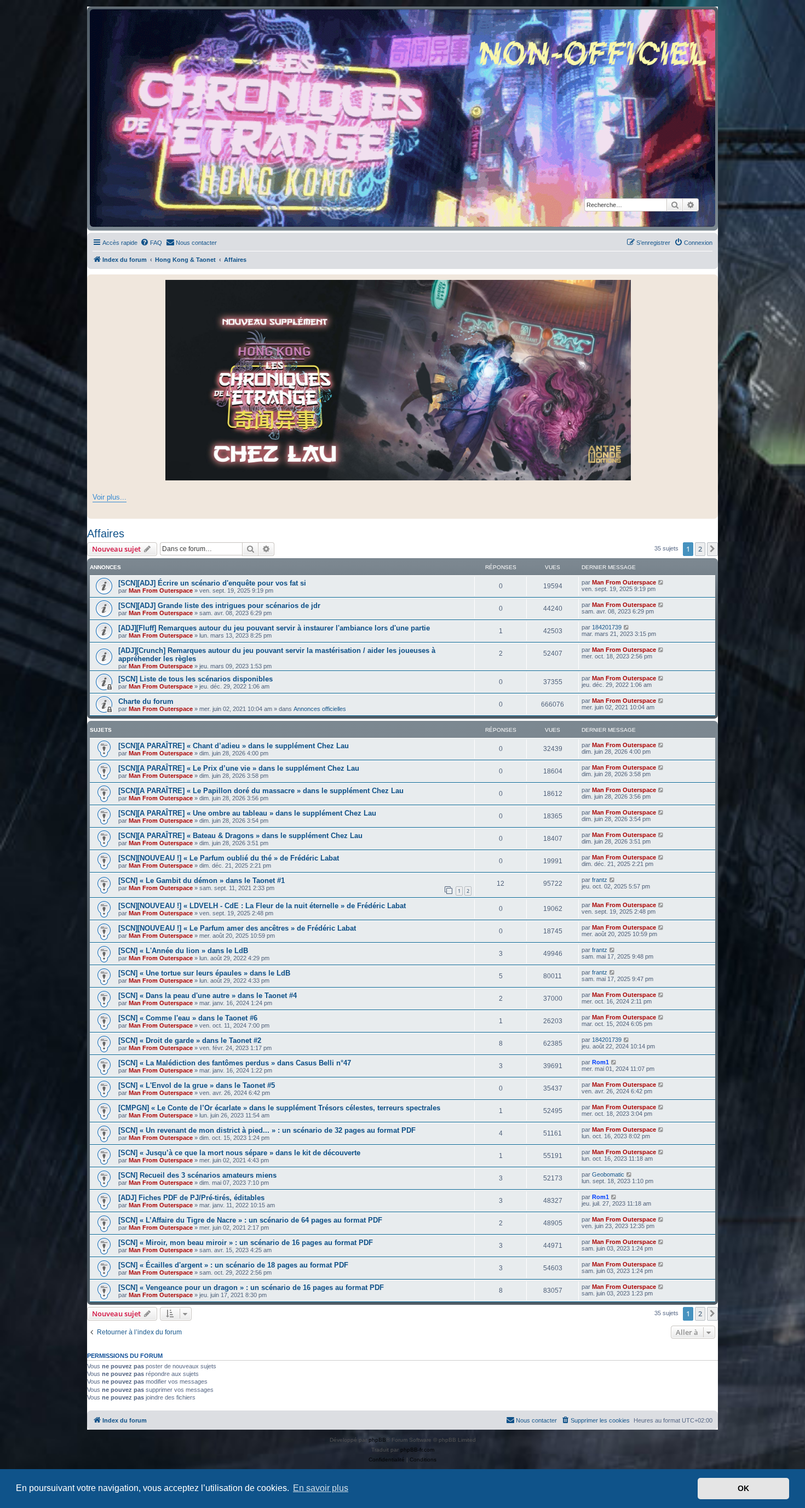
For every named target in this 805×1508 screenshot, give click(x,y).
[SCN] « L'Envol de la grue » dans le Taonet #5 (196, 1085)
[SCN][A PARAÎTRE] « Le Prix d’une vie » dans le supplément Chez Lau (238, 768)
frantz (599, 879)
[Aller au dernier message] (661, 582)
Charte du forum (146, 701)
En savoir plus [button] (320, 1488)
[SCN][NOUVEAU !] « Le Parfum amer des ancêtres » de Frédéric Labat (237, 928)
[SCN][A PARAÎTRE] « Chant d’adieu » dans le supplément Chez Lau (233, 746)
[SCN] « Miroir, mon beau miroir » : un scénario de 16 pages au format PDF (245, 1242)
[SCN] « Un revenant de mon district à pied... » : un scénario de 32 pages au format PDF (267, 1130)
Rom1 (600, 1062)
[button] (712, 548)
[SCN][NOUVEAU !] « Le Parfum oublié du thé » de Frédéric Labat (228, 858)
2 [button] (700, 549)
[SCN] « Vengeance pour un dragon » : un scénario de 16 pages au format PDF (251, 1287)
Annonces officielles (320, 709)
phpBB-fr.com (417, 1450)
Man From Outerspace (161, 590)
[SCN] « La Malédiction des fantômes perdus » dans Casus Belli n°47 (234, 1063)
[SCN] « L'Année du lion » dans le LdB (183, 951)
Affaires (105, 533)
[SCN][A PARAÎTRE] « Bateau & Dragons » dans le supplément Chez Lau (240, 836)
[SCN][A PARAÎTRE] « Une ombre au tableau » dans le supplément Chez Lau (247, 813)
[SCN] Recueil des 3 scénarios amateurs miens (197, 1175)
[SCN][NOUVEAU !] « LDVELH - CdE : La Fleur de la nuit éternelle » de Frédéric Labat (262, 906)
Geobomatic (608, 1174)
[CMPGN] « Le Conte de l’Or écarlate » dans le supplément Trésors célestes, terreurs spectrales (279, 1108)
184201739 (607, 627)
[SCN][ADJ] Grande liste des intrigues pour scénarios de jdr (219, 605)
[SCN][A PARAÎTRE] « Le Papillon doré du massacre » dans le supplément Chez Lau (261, 791)
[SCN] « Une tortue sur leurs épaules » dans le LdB (204, 973)
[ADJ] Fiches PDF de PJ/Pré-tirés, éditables (191, 1198)
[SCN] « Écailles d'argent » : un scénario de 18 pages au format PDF (233, 1265)
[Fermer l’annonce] (709, 283)
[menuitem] (151, 242)
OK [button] (743, 1488)
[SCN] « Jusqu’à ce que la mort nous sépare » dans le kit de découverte (239, 1153)
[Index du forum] (402, 118)
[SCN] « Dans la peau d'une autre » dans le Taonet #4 (207, 995)
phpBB (377, 1440)
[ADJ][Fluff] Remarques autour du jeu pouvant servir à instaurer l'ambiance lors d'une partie (274, 628)
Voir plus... (110, 497)
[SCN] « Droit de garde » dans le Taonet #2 (189, 1040)
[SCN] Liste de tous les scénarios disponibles (195, 679)
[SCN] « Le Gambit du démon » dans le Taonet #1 (201, 880)
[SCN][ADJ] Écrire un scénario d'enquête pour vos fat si (212, 583)
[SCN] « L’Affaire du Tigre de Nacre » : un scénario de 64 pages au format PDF (250, 1220)
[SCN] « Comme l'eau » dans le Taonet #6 (187, 1018)
